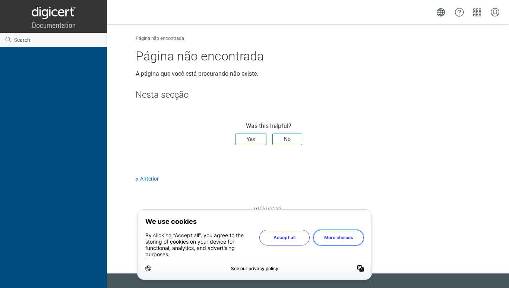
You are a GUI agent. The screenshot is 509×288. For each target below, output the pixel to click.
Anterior (149, 179)
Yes (251, 139)
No (287, 139)
